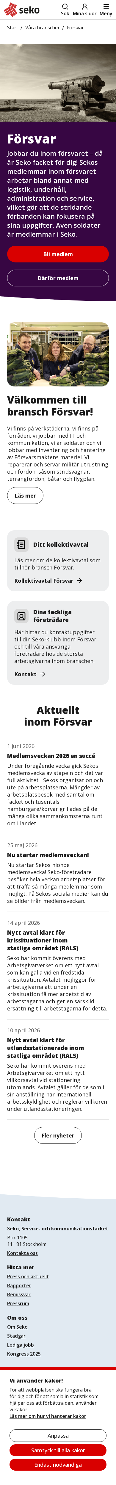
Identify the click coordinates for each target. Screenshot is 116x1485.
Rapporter (19, 1285)
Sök (65, 13)
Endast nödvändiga (58, 1464)
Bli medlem (58, 254)
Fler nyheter (58, 1135)
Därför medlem (58, 278)
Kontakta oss (22, 1253)
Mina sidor (85, 13)
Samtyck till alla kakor (58, 1450)
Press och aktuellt (28, 1276)
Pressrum (18, 1303)
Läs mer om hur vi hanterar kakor (48, 1416)
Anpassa (58, 1435)
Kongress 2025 (24, 1353)
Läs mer (25, 495)
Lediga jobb (20, 1345)
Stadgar (16, 1336)
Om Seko (17, 1327)
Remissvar (19, 1294)
